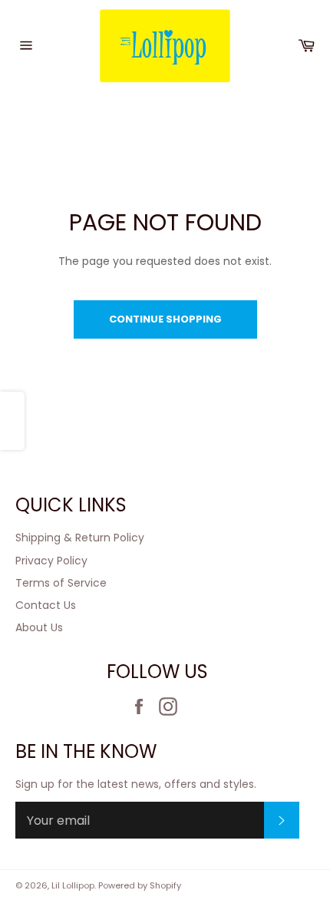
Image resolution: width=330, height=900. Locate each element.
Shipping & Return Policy (79, 537)
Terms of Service (61, 583)
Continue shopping (165, 319)
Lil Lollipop (72, 885)
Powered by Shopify (139, 885)
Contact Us (45, 605)
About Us (39, 627)
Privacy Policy (51, 560)
